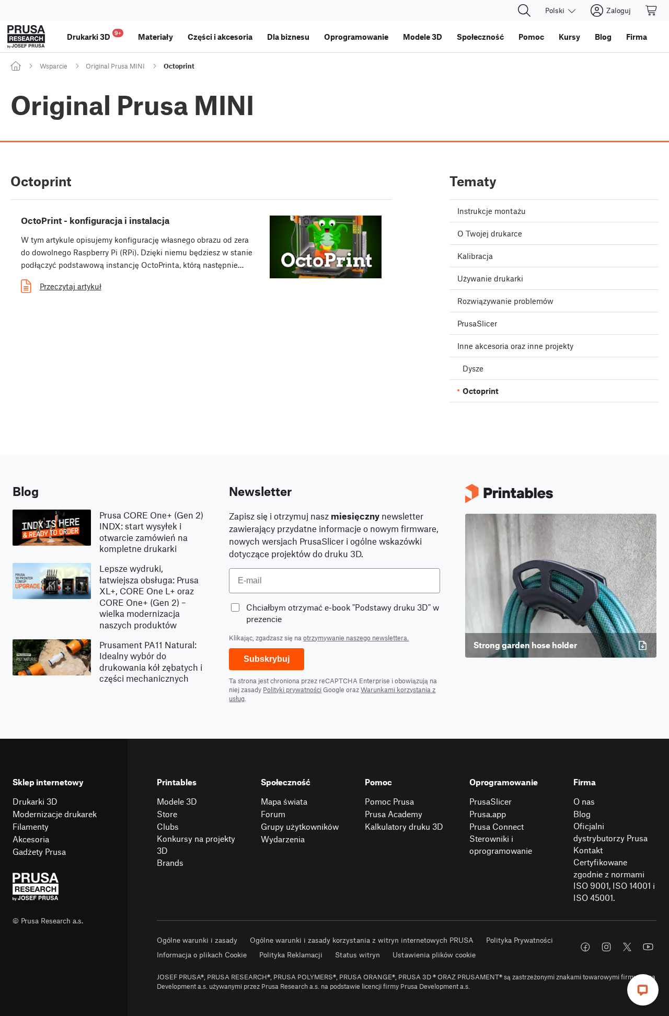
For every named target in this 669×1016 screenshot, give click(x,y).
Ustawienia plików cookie (434, 954)
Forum (273, 814)
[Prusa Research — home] (26, 36)
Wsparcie (53, 66)
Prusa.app (487, 814)
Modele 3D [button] (422, 36)
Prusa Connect (496, 826)
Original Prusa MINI (115, 66)
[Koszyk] (651, 10)
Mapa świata (284, 801)
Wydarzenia (283, 839)
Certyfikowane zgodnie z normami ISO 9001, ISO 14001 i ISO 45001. (614, 879)
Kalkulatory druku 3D (404, 826)
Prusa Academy (393, 814)
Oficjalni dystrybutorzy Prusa (610, 832)
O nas (584, 801)
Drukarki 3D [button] (94, 35)
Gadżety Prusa (39, 851)
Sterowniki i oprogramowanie (500, 844)
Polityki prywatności (292, 689)
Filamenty (31, 826)
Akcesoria (31, 839)
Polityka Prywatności (519, 939)
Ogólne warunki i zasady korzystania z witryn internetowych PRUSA (362, 939)
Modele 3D (177, 801)
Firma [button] (636, 36)
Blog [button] (603, 36)
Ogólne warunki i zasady (197, 939)
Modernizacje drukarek (55, 814)
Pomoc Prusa (389, 801)
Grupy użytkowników (300, 826)
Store (167, 814)
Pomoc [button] (531, 36)
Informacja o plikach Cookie (202, 954)
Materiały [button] (155, 36)
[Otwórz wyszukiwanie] (524, 10)
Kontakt (588, 850)
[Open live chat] (643, 990)
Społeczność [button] (480, 36)
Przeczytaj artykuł (70, 286)
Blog (582, 814)
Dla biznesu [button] (288, 36)
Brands (170, 862)
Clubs (168, 826)
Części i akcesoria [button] (220, 36)
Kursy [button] (569, 36)
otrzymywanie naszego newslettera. (356, 638)
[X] (627, 947)
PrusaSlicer (490, 801)
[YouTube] (648, 947)
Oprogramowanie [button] (356, 36)
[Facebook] (585, 947)
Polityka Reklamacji (290, 954)
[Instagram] (606, 947)
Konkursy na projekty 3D (196, 844)
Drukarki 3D (35, 801)
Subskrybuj (267, 658)
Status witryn (357, 954)
